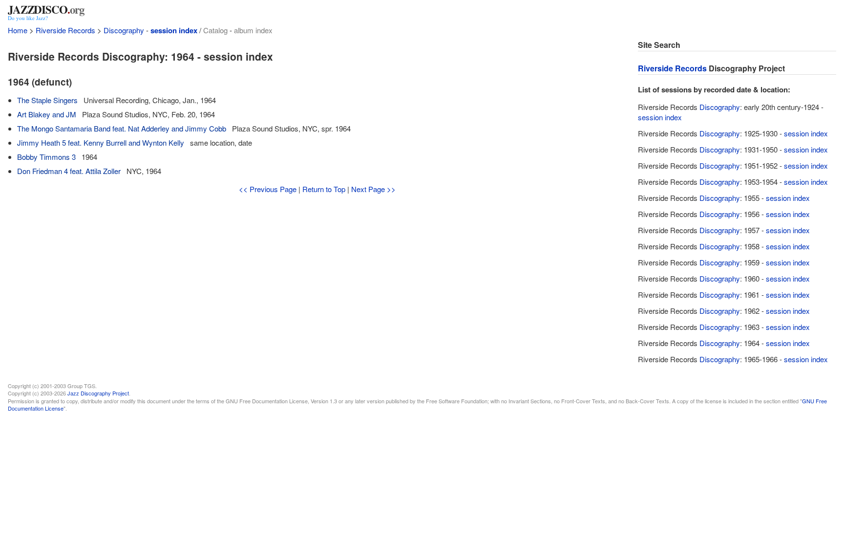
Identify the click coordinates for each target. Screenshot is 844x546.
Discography (124, 30)
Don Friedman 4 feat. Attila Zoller (69, 171)
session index (173, 30)
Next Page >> (373, 189)
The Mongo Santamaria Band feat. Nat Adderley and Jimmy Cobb (121, 128)
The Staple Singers (47, 100)
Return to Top (323, 189)
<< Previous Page (267, 189)
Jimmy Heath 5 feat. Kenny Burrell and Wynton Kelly (100, 142)
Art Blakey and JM (46, 114)
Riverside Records (65, 30)
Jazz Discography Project (98, 393)
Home (17, 30)
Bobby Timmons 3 (46, 157)
